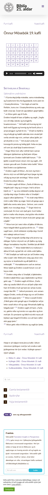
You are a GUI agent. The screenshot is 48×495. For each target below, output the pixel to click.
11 (22, 49)
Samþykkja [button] (9, 489)
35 (36, 61)
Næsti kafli (39, 23)
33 (27, 61)
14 (36, 49)
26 (27, 57)
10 (17, 49)
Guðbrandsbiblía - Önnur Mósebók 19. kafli (26, 368)
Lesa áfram (16, 484)
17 (17, 53)
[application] (24, 73)
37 (13, 64)
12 (27, 49)
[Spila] (7, 73)
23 (13, 57)
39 (22, 64)
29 (8, 61)
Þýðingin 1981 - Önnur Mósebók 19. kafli (25, 361)
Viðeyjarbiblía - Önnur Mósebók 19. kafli (25, 365)
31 (17, 61)
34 (31, 61)
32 (22, 61)
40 (27, 64)
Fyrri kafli (8, 23)
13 (31, 49)
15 (8, 53)
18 (22, 53)
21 (36, 53)
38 (17, 64)
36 (8, 64)
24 (17, 57)
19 (27, 53)
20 (31, 53)
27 (31, 57)
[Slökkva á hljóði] (34, 73)
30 (13, 61)
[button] (24, 390)
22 (8, 57)
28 (36, 57)
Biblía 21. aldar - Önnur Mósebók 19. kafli (25, 358)
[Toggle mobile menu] (43, 6)
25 (22, 57)
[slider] (39, 73)
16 (13, 53)
